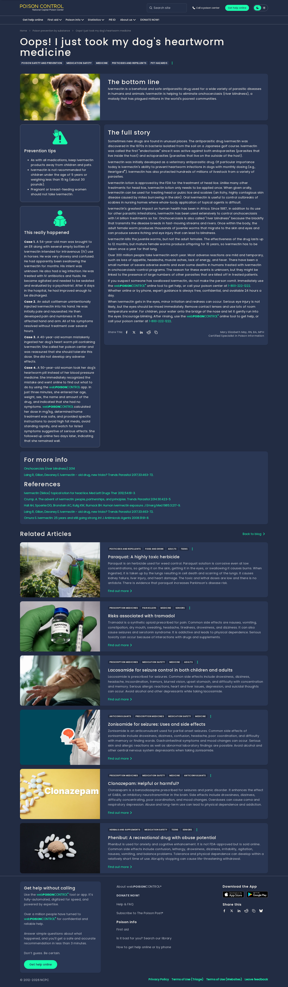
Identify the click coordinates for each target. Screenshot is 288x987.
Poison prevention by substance (51, 30)
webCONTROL (64, 387)
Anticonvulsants (120, 716)
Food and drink (154, 548)
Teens (184, 548)
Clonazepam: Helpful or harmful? (143, 783)
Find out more (118, 591)
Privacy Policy (158, 979)
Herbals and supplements (125, 829)
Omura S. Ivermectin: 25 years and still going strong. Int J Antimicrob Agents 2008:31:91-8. (87, 518)
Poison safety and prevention (42, 63)
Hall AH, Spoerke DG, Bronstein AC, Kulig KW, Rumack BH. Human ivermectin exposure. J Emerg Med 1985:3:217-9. (102, 505)
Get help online (237, 8)
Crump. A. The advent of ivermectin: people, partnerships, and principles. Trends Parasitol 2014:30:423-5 (97, 499)
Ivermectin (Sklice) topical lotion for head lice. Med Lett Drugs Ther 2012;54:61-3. (79, 493)
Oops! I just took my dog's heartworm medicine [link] (103, 30)
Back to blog (252, 534)
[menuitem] (33, 20)
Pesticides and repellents (129, 63)
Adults (172, 548)
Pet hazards (159, 63)
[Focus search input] (151, 8)
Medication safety (79, 63)
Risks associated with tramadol (141, 616)
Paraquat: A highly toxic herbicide (144, 557)
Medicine (102, 63)
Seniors (180, 607)
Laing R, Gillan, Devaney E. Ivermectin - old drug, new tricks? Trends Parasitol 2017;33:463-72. (88, 475)
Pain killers (149, 607)
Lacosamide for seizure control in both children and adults (170, 670)
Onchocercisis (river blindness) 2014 (49, 468)
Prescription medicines (124, 607)
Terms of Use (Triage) (188, 979)
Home (23, 30)
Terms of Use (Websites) (224, 979)
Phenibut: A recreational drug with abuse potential (162, 837)
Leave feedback (256, 979)
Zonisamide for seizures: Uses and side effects (157, 724)
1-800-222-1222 (239, 286)
